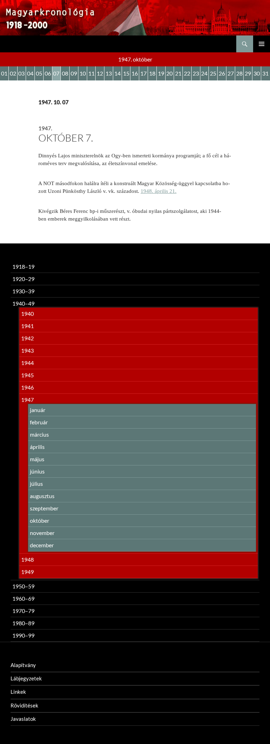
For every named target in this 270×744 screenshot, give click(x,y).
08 (65, 73)
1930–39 (23, 291)
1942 (27, 338)
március (39, 434)
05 (39, 73)
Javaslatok (23, 719)
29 (248, 73)
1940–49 (23, 303)
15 (126, 73)
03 (21, 73)
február (39, 422)
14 (117, 73)
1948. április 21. (158, 191)
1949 (27, 571)
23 (196, 73)
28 (239, 73)
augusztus (42, 495)
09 (74, 73)
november (42, 532)
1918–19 (23, 266)
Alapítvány (23, 665)
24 (204, 73)
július (36, 483)
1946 (27, 387)
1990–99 (23, 635)
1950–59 (23, 586)
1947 (27, 399)
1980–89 (23, 623)
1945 (27, 375)
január (37, 409)
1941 (27, 325)
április (37, 446)
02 (13, 73)
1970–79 (23, 610)
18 (152, 73)
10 (82, 73)
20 (169, 73)
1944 (27, 362)
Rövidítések (24, 705)
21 (178, 73)
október (39, 520)
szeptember (44, 508)
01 (4, 73)
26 (222, 73)
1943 (27, 350)
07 (56, 73)
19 (161, 73)
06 (48, 73)
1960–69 (23, 598)
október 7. (65, 138)
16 (134, 73)
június (37, 471)
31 (265, 73)
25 (213, 73)
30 (256, 73)
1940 (27, 313)
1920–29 (23, 278)
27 (230, 73)
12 (100, 73)
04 (30, 73)
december (42, 545)
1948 (27, 559)
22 (187, 73)
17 (143, 73)
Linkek (18, 691)
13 (108, 73)
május (37, 459)
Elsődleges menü (261, 43)
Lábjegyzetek (26, 678)
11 (91, 73)
